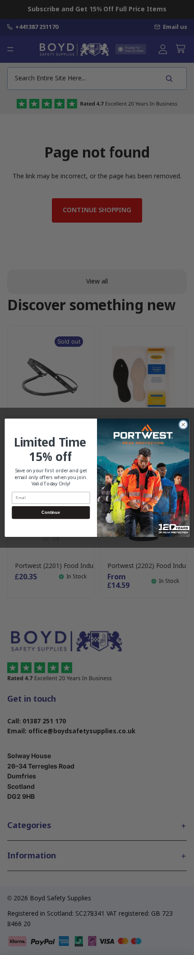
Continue (51, 512)
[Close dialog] (183, 424)
